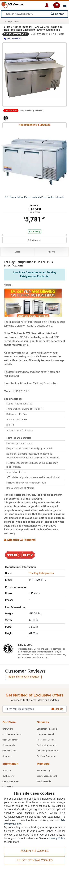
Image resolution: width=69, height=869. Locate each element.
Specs (17, 252)
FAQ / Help (7, 786)
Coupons (6, 756)
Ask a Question (34, 240)
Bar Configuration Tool (47, 750)
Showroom (7, 728)
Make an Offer (9, 750)
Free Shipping (34, 232)
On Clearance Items (11, 734)
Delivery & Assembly (46, 745)
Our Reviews (8, 776)
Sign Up (58, 708)
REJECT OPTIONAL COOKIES (35, 860)
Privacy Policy (57, 838)
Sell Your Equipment (46, 756)
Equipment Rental (45, 734)
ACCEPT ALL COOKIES (35, 851)
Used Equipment (10, 739)
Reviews (51, 252)
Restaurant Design (46, 739)
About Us (6, 770)
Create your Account (47, 776)
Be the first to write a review (24, 676)
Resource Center (10, 781)
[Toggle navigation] (64, 5)
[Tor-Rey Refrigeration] (20, 554)
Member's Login (44, 770)
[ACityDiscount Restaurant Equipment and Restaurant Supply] (12, 4)
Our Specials (8, 745)
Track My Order (44, 781)
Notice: (8, 284)
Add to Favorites (13, 39)
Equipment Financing (47, 728)
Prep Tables (13, 21)
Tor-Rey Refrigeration (15, 34)
